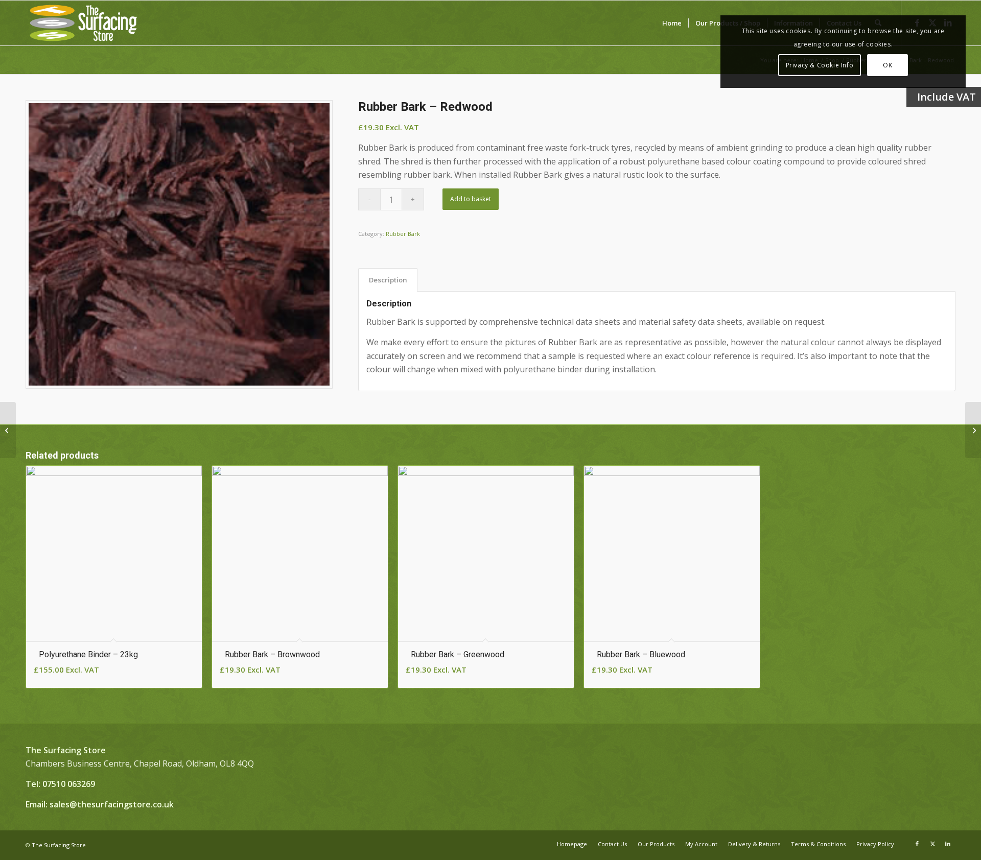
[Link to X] (932, 843)
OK (887, 65)
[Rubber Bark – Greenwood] (973, 430)
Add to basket (470, 199)
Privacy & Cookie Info (820, 65)
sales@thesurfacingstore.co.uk (112, 804)
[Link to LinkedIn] (947, 843)
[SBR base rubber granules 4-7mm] (8, 430)
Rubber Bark (403, 233)
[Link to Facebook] (917, 843)
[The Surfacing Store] (84, 23)
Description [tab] (388, 279)
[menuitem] (672, 23)
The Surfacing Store (59, 845)
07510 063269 (68, 784)
